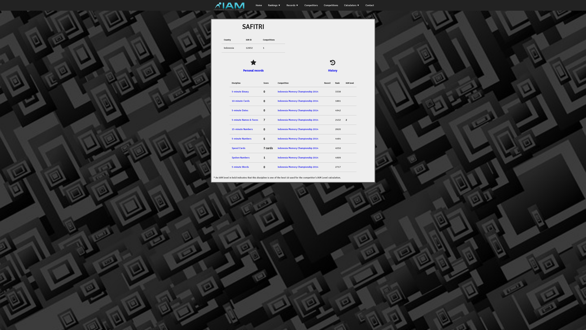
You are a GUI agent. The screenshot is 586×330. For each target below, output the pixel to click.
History (332, 70)
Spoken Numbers (241, 157)
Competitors (311, 5)
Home (259, 5)
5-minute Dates (240, 110)
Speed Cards (238, 148)
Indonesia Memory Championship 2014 (298, 91)
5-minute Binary (240, 91)
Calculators (350, 5)
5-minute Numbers (241, 138)
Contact (369, 5)
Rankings (272, 5)
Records (291, 5)
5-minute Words (240, 167)
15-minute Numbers (242, 129)
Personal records (253, 70)
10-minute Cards (241, 101)
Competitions (331, 5)
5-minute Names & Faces (245, 119)
